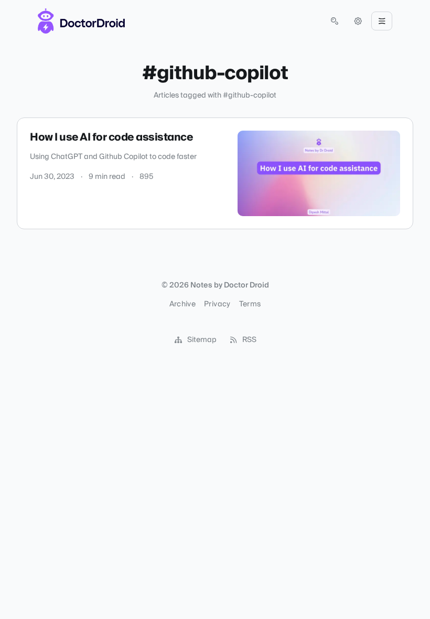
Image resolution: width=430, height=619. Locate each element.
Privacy (217, 304)
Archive (182, 304)
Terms (250, 304)
